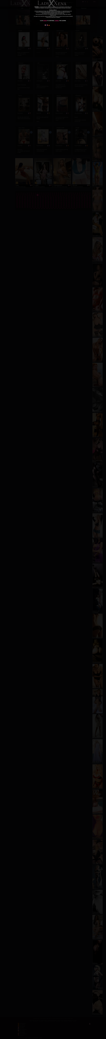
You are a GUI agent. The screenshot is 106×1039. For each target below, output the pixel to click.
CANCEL (57, 20)
